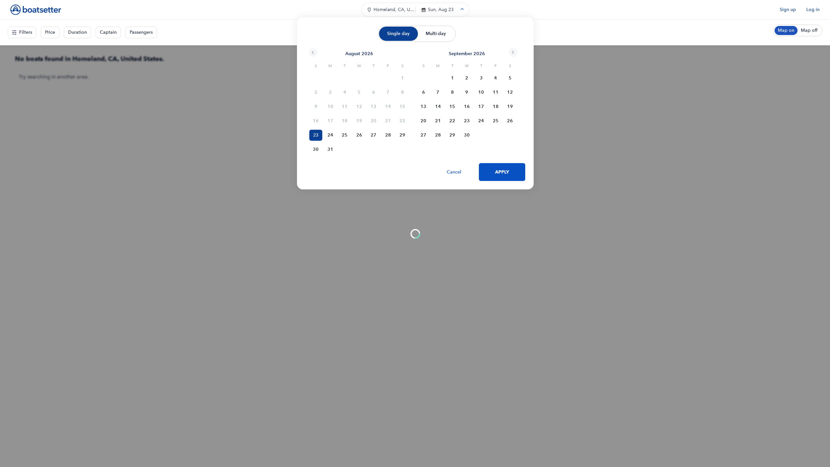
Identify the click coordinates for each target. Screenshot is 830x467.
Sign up (788, 9)
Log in (813, 9)
